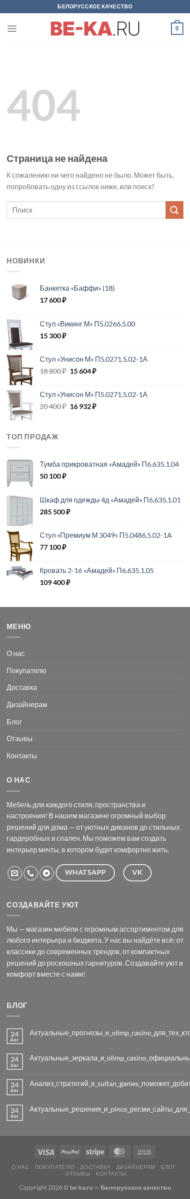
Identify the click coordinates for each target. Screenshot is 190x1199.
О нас (16, 653)
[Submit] (174, 209)
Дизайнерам (27, 704)
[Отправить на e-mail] (15, 873)
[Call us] (30, 873)
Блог (14, 721)
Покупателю (26, 670)
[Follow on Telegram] (46, 873)
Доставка (22, 687)
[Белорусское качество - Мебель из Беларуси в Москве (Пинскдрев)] (95, 29)
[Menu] (12, 28)
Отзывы (20, 738)
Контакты (22, 755)
